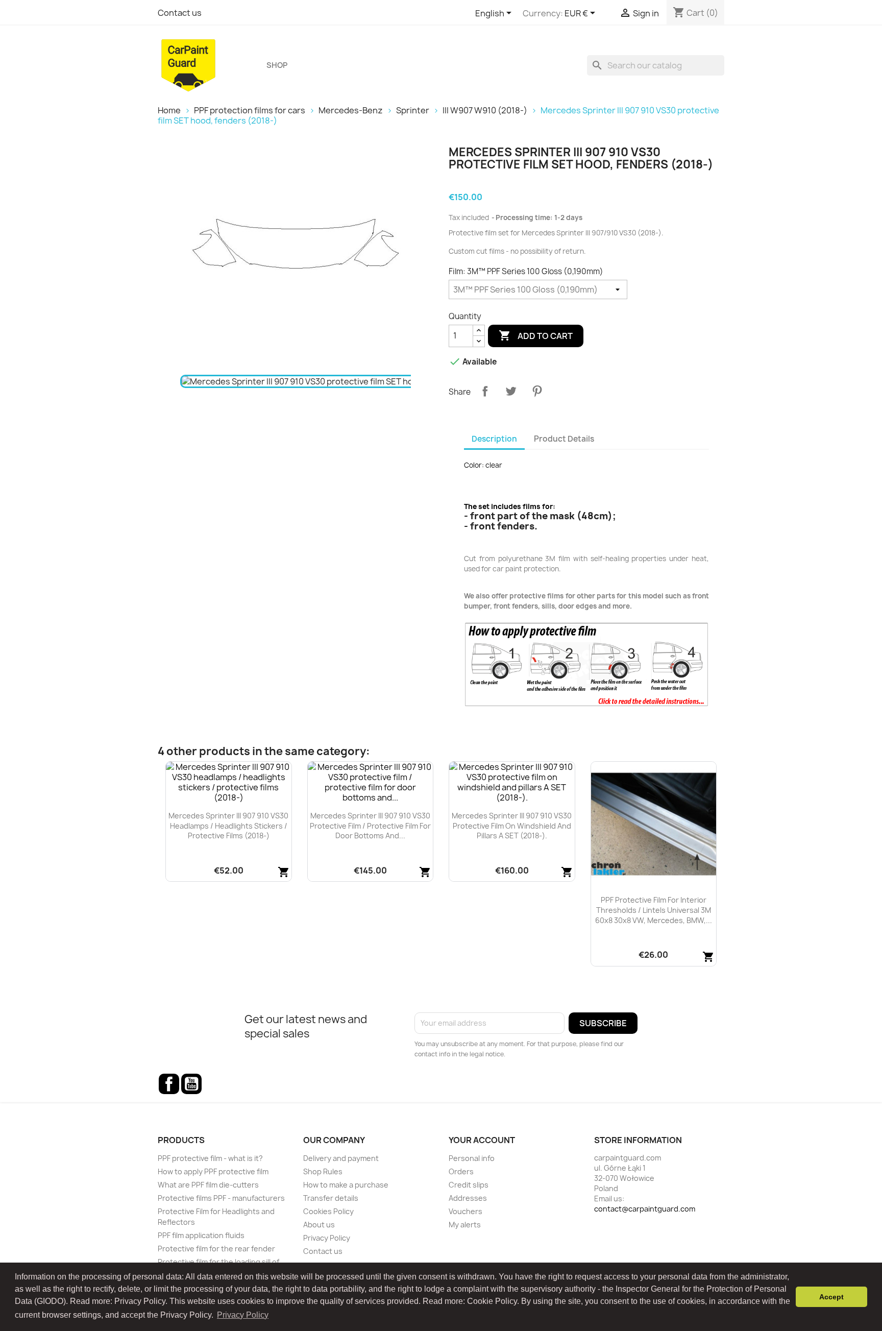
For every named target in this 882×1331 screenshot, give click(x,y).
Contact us (180, 12)
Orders (461, 1171)
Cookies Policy (328, 1211)
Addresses (468, 1198)
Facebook (169, 1084)
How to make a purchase (345, 1185)
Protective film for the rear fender (216, 1248)
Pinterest (537, 391)
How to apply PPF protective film (213, 1171)
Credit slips (468, 1185)
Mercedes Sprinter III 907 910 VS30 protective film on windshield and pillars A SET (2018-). (512, 826)
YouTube (191, 1084)
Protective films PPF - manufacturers (221, 1198)
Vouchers (465, 1211)
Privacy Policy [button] (242, 1315)
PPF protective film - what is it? (210, 1158)
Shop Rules (322, 1171)
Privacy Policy (326, 1238)
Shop (276, 65)
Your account (482, 1140)
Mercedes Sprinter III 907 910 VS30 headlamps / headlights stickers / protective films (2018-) (228, 826)
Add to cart (536, 335)
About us (319, 1224)
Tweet (511, 391)
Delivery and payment (341, 1158)
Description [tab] (494, 438)
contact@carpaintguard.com (644, 1209)
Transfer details (330, 1198)
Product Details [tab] (564, 438)
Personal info (472, 1158)
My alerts (465, 1224)
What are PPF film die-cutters (208, 1185)
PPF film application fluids (201, 1235)
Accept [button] (831, 1297)
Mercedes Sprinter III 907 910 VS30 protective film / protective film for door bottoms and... (370, 826)
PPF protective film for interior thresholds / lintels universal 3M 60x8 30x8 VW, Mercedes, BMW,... (653, 910)
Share (485, 391)
